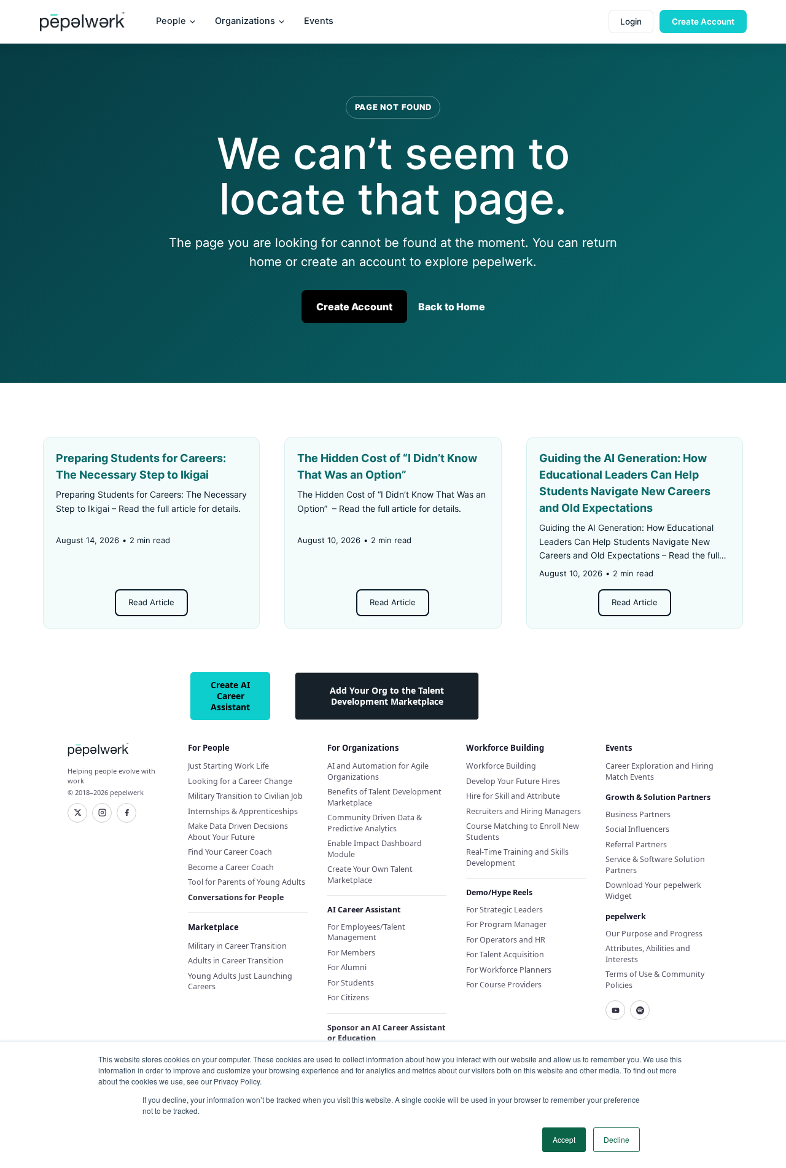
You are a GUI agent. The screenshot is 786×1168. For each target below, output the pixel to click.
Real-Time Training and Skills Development (517, 857)
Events (318, 20)
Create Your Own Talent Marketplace (370, 874)
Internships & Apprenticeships (243, 811)
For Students (350, 983)
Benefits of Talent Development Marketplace (384, 797)
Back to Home (451, 306)
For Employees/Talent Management (366, 932)
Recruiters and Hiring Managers (523, 811)
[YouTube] (615, 1010)
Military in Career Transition (237, 946)
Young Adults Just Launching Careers (240, 981)
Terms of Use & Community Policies (654, 979)
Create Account (703, 21)
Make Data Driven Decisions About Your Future (238, 831)
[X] (77, 813)
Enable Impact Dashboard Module (374, 849)
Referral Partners (636, 844)
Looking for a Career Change (240, 781)
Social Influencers (637, 829)
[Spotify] (640, 1010)
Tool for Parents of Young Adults (246, 882)
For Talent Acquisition (505, 954)
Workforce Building (501, 766)
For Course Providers (504, 984)
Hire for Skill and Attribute (513, 796)
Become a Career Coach (231, 867)
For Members (351, 952)
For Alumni (347, 967)
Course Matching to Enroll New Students (522, 831)
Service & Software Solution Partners (655, 865)
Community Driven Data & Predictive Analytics (374, 823)
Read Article (151, 602)
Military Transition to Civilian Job (245, 796)
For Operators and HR (505, 940)
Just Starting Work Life (228, 766)
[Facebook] (126, 813)
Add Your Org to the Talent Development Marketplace (387, 695)
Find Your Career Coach (230, 852)
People (171, 20)
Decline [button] (616, 1139)
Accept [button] (564, 1139)
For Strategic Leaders (504, 909)
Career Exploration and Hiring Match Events (659, 771)
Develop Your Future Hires (513, 781)
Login (631, 21)
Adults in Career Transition (236, 960)
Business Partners (638, 814)
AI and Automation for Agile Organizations (378, 771)
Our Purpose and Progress (653, 933)
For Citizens (348, 997)
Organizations (245, 20)
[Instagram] (102, 813)
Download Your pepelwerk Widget (653, 890)
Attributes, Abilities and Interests (647, 954)
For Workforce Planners (508, 970)
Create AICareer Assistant (230, 696)
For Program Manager (506, 924)
